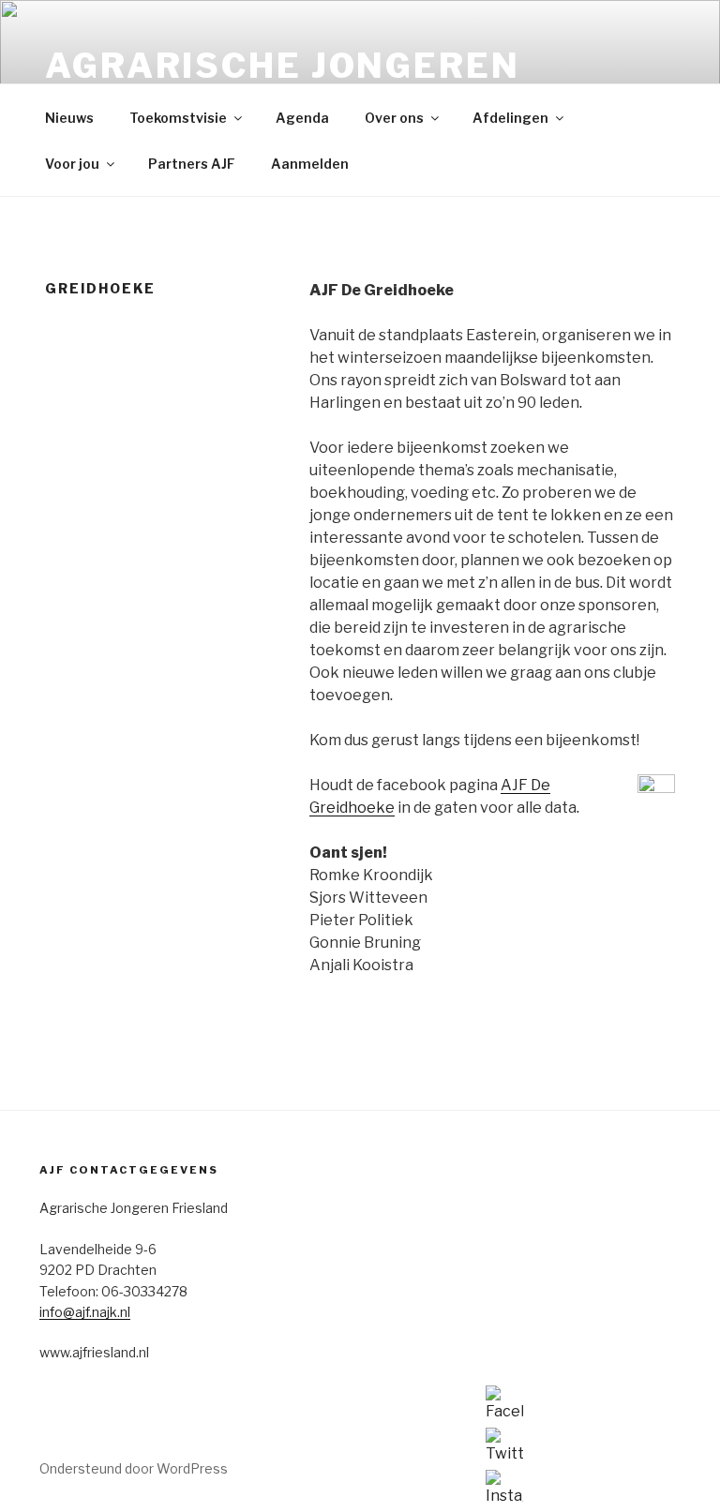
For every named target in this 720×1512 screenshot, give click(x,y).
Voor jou (72, 164)
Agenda (302, 118)
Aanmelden (310, 164)
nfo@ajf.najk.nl (86, 1312)
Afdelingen (510, 118)
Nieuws (69, 118)
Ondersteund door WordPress (133, 1468)
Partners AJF (191, 164)
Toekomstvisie (178, 118)
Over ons (394, 118)
